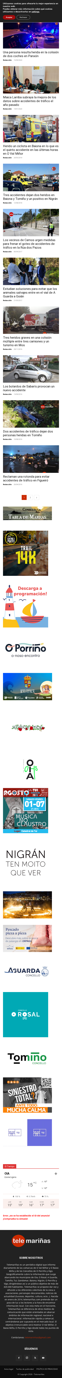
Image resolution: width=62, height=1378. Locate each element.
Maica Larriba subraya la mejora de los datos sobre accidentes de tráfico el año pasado (29, 101)
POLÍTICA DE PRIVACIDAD (47, 1369)
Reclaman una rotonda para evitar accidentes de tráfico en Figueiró (26, 478)
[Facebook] (19, 1358)
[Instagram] (27, 1358)
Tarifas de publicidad (25, 1369)
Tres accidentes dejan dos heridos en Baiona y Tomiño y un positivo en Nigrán (30, 197)
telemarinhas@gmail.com (38, 1337)
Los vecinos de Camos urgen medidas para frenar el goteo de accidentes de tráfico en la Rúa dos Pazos (29, 243)
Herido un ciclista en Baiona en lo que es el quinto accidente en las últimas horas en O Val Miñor (31, 149)
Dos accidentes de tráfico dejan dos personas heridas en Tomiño (28, 433)
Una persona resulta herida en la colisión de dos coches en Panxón (31, 54)
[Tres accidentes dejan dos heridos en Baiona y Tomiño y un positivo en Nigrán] (31, 177)
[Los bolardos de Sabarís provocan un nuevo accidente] (31, 369)
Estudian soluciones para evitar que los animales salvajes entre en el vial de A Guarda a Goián (30, 292)
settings (35, 11)
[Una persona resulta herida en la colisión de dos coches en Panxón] (31, 34)
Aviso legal (8, 1369)
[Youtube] (43, 1358)
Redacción (7, 60)
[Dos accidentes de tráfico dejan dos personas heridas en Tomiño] (31, 414)
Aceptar (9, 17)
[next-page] (36, 497)
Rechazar (23, 17)
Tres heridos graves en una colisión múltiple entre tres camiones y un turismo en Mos (27, 341)
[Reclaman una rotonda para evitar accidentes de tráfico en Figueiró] (31, 459)
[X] (35, 1358)
